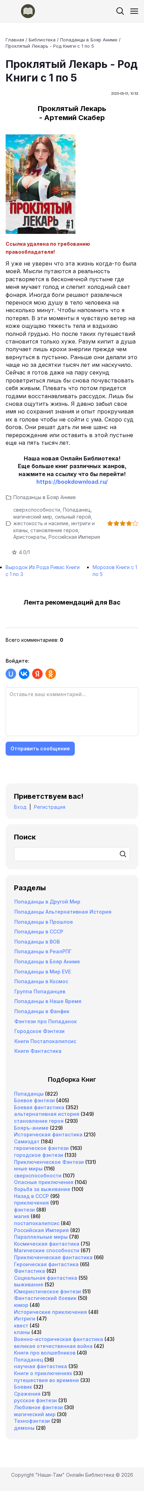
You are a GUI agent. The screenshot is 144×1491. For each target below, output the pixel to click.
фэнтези (24, 1210)
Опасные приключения (43, 1182)
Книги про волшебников (44, 1353)
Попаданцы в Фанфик (42, 1011)
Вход (20, 807)
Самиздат (26, 1141)
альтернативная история (46, 1114)
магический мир (32, 517)
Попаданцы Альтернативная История (62, 912)
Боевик (23, 1387)
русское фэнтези (35, 1400)
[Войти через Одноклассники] (50, 674)
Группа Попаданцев (39, 991)
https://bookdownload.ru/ (72, 481)
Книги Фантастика (38, 1051)
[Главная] (20, 11)
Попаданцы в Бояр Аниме (44, 497)
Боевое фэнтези (34, 1100)
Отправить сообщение (40, 748)
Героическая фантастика (46, 1264)
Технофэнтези (32, 1421)
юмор (21, 1305)
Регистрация (49, 807)
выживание (28, 1284)
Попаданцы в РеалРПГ (43, 951)
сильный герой (73, 517)
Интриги (24, 1319)
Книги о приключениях (43, 1373)
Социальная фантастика (45, 1278)
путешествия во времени (46, 1380)
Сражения (27, 1394)
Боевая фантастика (39, 1107)
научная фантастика (40, 1366)
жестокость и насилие (41, 523)
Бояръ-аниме (31, 1128)
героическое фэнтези (41, 1148)
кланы (22, 1332)
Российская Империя (74, 537)
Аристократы (29, 537)
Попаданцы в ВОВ (37, 942)
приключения (31, 1203)
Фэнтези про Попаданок (45, 1021)
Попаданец (77, 510)
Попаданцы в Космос (41, 981)
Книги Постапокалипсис (45, 1041)
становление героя (54, 530)
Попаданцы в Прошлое (43, 922)
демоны (24, 1428)
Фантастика (29, 1271)
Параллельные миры (41, 1237)
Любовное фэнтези (38, 1407)
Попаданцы (29, 1094)
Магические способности (46, 1250)
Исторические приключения (50, 1312)
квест (21, 1325)
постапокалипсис (36, 1223)
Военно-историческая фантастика (58, 1339)
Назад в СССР (31, 1196)
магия (21, 1216)
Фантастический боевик (45, 1298)
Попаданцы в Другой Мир (47, 902)
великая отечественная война (53, 1346)
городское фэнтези (38, 1155)
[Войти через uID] (11, 674)
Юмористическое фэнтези (47, 1291)
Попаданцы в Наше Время (47, 1001)
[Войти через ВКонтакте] (24, 674)
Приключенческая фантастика (53, 1257)
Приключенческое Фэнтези (49, 1162)
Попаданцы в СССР (38, 931)
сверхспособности (36, 510)
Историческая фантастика (48, 1134)
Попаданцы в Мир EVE (42, 972)
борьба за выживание (42, 1189)
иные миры (28, 1169)
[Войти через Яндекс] (37, 674)
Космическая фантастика (46, 1244)
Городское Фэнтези (39, 1031)
